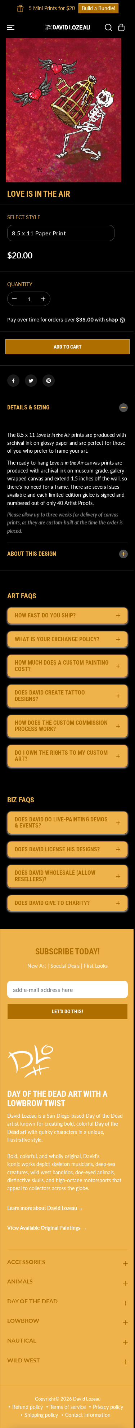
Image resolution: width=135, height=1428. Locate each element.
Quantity (19, 284)
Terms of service (85, 1414)
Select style (23, 217)
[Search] (108, 27)
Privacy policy (45, 1422)
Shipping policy (84, 1422)
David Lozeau (85, 1406)
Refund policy (44, 1414)
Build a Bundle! (98, 8)
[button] (11, 27)
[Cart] (121, 27)
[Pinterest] (48, 380)
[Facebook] (13, 380)
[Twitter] (31, 380)
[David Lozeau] (67, 27)
